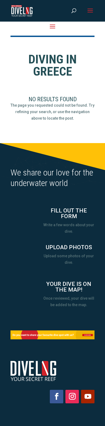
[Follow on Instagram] (72, 396)
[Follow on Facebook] (56, 396)
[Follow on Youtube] (87, 396)
